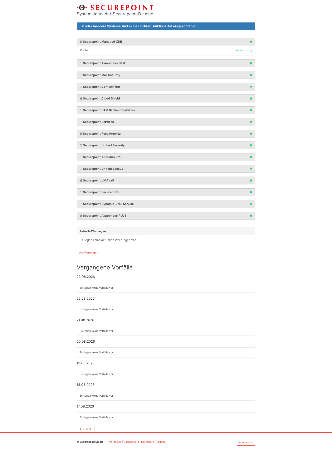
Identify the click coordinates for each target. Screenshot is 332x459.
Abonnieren (246, 442)
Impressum (114, 441)
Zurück (86, 429)
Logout (160, 441)
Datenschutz (131, 441)
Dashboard (147, 441)
